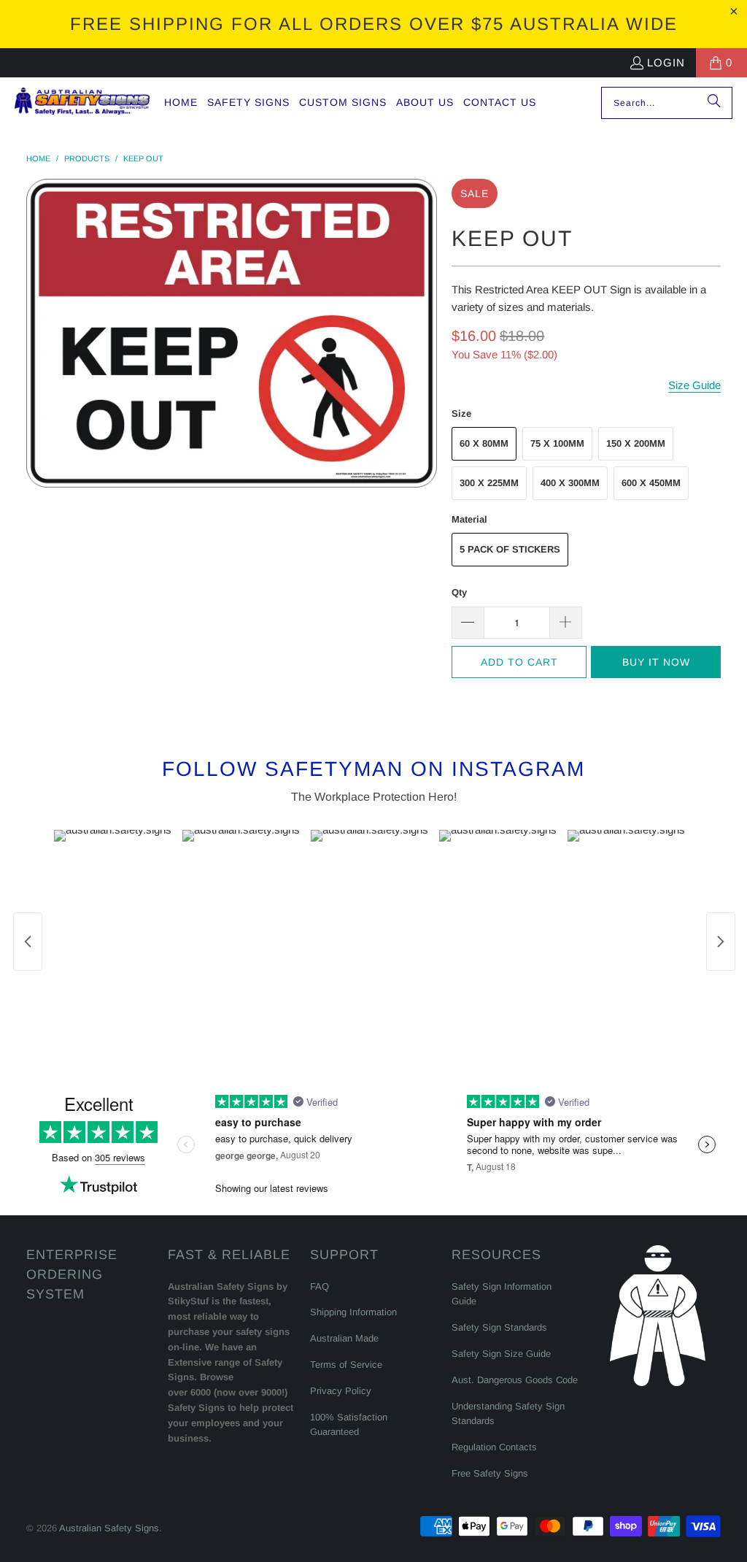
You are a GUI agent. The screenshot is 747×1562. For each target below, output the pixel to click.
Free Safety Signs (490, 1473)
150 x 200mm (635, 443)
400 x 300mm (570, 482)
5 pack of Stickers (510, 549)
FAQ (319, 1286)
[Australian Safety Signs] (82, 103)
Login (666, 62)
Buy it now (656, 662)
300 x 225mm (489, 482)
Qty (459, 592)
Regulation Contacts (494, 1447)
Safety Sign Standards (499, 1327)
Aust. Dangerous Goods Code (515, 1379)
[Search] (714, 103)
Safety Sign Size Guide (501, 1353)
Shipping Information (353, 1312)
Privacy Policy (340, 1390)
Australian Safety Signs (109, 1528)
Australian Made (344, 1338)
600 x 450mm (651, 482)
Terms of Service (346, 1364)
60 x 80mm (484, 443)
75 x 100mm (557, 443)
